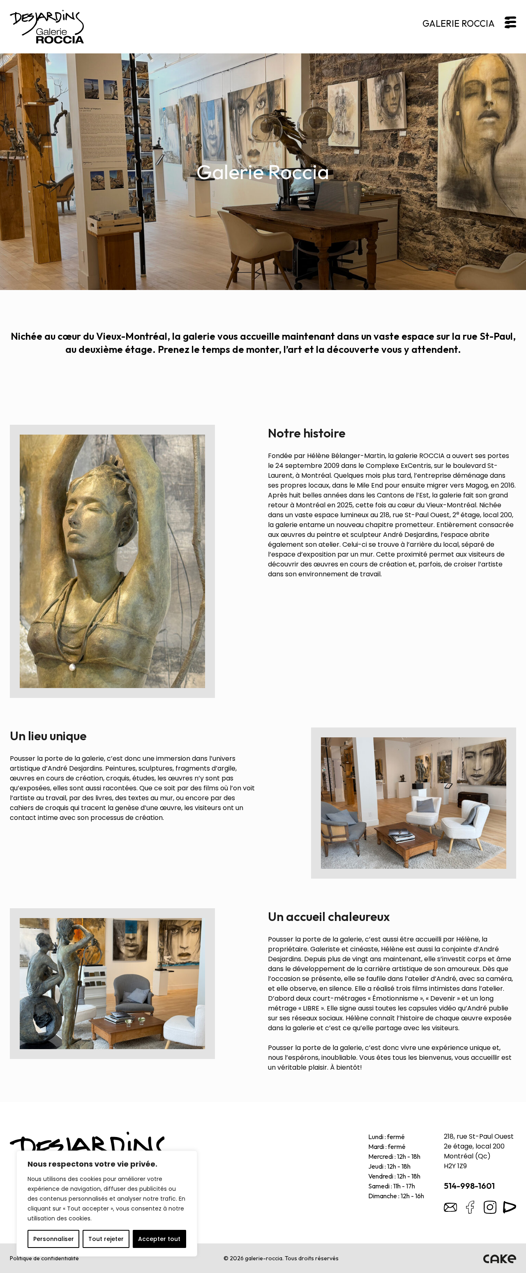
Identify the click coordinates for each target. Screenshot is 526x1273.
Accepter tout (159, 1239)
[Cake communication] (499, 1258)
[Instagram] (489, 1207)
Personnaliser (53, 1239)
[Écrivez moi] (450, 1207)
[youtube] (509, 1207)
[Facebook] (470, 1207)
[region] (106, 1204)
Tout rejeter (106, 1239)
